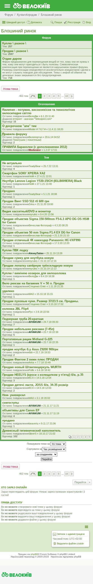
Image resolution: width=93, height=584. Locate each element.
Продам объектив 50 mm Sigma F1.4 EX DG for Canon (41, 232)
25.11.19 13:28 (54, 253)
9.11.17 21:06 (48, 423)
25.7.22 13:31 (50, 166)
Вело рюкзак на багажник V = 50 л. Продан (33, 283)
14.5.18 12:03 (43, 388)
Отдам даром (12, 58)
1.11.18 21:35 (56, 286)
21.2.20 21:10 (61, 235)
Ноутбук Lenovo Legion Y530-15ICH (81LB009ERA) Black (42, 181)
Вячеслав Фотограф (40, 225)
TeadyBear (35, 166)
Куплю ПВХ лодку (15, 250)
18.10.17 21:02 (47, 433)
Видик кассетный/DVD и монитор (26, 211)
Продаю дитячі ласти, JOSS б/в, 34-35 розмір (35, 385)
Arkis (31, 362)
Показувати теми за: (38, 443)
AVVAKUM (35, 322)
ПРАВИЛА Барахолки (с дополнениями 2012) (34, 147)
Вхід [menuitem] (88, 22)
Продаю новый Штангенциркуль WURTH (31, 367)
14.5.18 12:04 (43, 377)
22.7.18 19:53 (42, 352)
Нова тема (10, 89)
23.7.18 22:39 (50, 332)
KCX (31, 377)
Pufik (31, 370)
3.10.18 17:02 (56, 304)
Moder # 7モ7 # (37, 129)
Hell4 (31, 176)
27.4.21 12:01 (44, 176)
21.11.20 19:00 (45, 204)
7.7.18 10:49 (44, 362)
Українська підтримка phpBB (66, 556)
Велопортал (35, 137)
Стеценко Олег (37, 286)
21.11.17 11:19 (51, 413)
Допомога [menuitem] (36, 22)
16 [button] (66, 96)
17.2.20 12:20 (61, 243)
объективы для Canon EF (21, 410)
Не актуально (12, 163)
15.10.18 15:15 (45, 294)
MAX (31, 294)
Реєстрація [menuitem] (74, 22)
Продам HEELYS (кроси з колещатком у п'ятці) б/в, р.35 (42, 374)
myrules (33, 214)
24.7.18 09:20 (50, 322)
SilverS (32, 433)
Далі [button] (72, 96)
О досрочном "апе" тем (19, 126)
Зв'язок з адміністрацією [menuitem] (71, 534)
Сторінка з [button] (33, 96)
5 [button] (58, 96)
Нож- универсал (13, 395)
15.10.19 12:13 (48, 268)
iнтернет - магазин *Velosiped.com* (32, 119)
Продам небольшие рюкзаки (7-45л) (28, 329)
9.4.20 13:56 (47, 214)
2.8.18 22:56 (42, 311)
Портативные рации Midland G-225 (27, 339)
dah (31, 352)
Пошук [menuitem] (58, 22)
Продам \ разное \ (15, 51)
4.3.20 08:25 (61, 225)
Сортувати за (34, 448)
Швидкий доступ (15, 22)
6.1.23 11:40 (47, 116)
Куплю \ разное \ (14, 43)
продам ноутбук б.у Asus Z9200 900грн (30, 349)
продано (8, 420)
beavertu (33, 423)
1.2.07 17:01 (50, 150)
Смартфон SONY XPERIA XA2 (23, 173)
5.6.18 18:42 (43, 370)
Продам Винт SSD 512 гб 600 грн (25, 201)
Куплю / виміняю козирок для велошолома (34, 273)
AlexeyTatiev (36, 253)
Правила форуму (14, 134)
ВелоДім (33, 116)
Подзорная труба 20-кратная (23, 319)
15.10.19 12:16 (48, 261)
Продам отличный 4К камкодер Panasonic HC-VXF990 (41, 240)
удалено (8, 291)
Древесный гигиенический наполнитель (31, 430)
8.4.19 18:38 (47, 276)
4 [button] (54, 96)
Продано (8, 191)
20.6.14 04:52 (52, 137)
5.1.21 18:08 (50, 194)
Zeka (31, 204)
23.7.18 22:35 (50, 342)
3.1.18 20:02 (43, 398)
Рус (31, 311)
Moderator (35, 150)
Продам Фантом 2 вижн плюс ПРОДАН (30, 359)
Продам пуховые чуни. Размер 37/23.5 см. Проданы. (40, 301)
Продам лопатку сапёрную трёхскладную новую (37, 265)
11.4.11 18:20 (55, 129)
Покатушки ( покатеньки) (27, 139)
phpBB (34, 554)
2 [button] (44, 96)
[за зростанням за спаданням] (46, 454)
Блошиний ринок (18, 30)
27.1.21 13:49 (44, 184)
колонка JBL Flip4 (15, 308)
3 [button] (49, 96)
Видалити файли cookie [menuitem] (70, 543)
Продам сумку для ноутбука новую (28, 258)
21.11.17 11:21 (51, 405)
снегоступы (10, 402)
